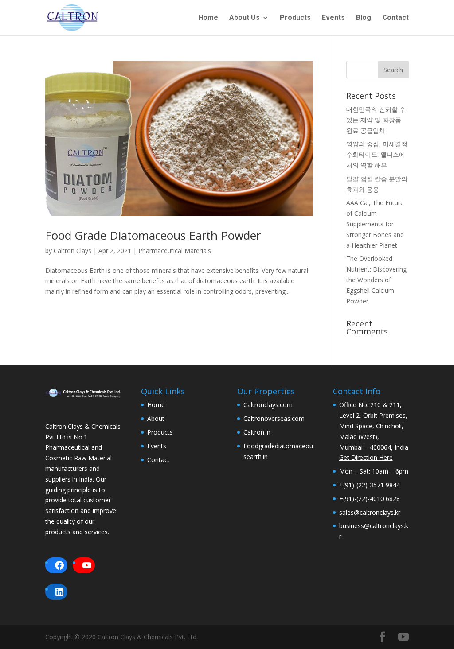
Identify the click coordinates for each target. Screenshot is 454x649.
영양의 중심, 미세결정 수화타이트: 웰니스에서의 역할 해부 (376, 154)
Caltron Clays (72, 250)
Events (333, 18)
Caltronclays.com (268, 404)
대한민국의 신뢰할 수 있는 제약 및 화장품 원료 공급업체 (376, 120)
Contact (395, 18)
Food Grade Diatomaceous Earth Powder (153, 235)
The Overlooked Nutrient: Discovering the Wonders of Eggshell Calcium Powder (376, 279)
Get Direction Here (366, 457)
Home (208, 18)
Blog (363, 18)
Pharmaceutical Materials (174, 250)
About (155, 418)
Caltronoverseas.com (274, 418)
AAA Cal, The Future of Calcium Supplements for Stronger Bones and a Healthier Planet (375, 223)
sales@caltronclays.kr (369, 512)
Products (295, 18)
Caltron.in (256, 432)
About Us (244, 18)
